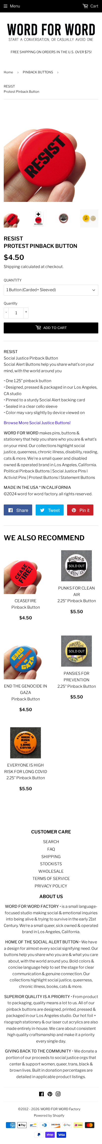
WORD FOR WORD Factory (60, 1109)
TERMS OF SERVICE (51, 878)
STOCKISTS (51, 864)
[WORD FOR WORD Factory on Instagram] (58, 1094)
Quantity (10, 303)
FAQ (51, 849)
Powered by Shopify (49, 1115)
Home (8, 72)
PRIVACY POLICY (51, 886)
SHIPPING (51, 856)
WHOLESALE (51, 871)
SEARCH (51, 841)
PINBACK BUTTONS (38, 72)
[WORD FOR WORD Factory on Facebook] (41, 1094)
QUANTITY (13, 280)
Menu (15, 6)
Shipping (12, 266)
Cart (94, 6)
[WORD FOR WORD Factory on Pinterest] (49, 1094)
